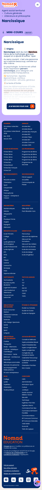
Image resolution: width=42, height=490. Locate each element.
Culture (24, 387)
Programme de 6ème (29, 152)
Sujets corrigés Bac (28, 350)
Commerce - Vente (10, 354)
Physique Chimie (9, 219)
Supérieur (7, 385)
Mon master (26, 368)
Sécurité (25, 397)
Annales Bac (26, 126)
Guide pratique (9, 390)
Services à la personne (11, 365)
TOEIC (24, 293)
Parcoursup (26, 234)
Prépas (6, 260)
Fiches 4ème (8, 157)
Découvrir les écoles (29, 247)
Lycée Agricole (9, 249)
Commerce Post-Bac (29, 408)
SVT (5, 217)
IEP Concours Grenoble (29, 421)
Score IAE (25, 426)
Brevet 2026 (8, 139)
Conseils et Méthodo (29, 340)
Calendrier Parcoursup (29, 358)
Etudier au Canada (28, 308)
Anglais (6, 222)
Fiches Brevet (8, 165)
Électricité (7, 360)
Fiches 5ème (8, 154)
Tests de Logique (27, 429)
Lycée (6, 382)
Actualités (25, 180)
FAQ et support (27, 177)
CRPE (23, 379)
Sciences (7, 320)
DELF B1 (24, 288)
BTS (5, 252)
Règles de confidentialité (12, 474)
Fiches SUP (7, 170)
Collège (6, 237)
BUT (5, 257)
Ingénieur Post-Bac (28, 403)
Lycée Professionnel (10, 247)
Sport (5, 185)
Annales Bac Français (29, 132)
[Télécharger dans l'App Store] (12, 460)
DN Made (7, 268)
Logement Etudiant (10, 288)
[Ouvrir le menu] (37, 4)
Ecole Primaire (8, 234)
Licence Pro (7, 265)
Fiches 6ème (8, 152)
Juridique (25, 390)
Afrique (6, 190)
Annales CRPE (26, 145)
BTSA (5, 255)
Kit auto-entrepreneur (11, 373)
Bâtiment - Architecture (12, 357)
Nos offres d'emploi (10, 468)
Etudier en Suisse (27, 311)
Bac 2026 (7, 136)
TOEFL (24, 296)
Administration (27, 382)
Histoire (6, 211)
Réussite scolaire (9, 180)
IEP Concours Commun (30, 418)
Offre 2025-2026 (27, 209)
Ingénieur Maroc (27, 405)
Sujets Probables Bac (29, 345)
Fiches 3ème (8, 160)
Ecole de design (27, 252)
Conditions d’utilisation (11, 455)
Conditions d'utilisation (11, 471)
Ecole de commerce (29, 249)
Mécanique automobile (12, 362)
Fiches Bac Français (10, 168)
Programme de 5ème (29, 154)
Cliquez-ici (7, 446)
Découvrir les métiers (29, 244)
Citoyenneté (8, 188)
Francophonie (8, 193)
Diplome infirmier (9, 274)
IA (4, 177)
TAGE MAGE (26, 424)
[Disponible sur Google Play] (29, 460)
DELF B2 (24, 291)
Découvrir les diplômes (30, 237)
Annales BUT (26, 140)
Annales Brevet (27, 129)
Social (6, 328)
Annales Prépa (27, 137)
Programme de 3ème (29, 160)
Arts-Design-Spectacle (11, 322)
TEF (23, 285)
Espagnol (7, 225)
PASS (5, 271)
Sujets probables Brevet (30, 342)
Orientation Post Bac (29, 365)
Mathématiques (9, 209)
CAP (5, 239)
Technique (25, 400)
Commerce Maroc (28, 416)
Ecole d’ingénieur (28, 255)
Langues (7, 333)
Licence (6, 263)
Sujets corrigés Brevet (29, 348)
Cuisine (6, 341)
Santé (6, 325)
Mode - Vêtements (10, 347)
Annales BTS (26, 134)
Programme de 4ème (29, 157)
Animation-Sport (27, 385)
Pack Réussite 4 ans (28, 211)
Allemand (7, 227)
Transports (7, 344)
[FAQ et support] (37, 483)
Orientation (7, 182)
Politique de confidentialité (14, 453)
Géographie (8, 214)
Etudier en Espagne (28, 313)
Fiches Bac (7, 162)
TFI (23, 280)
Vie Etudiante (8, 280)
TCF (23, 283)
